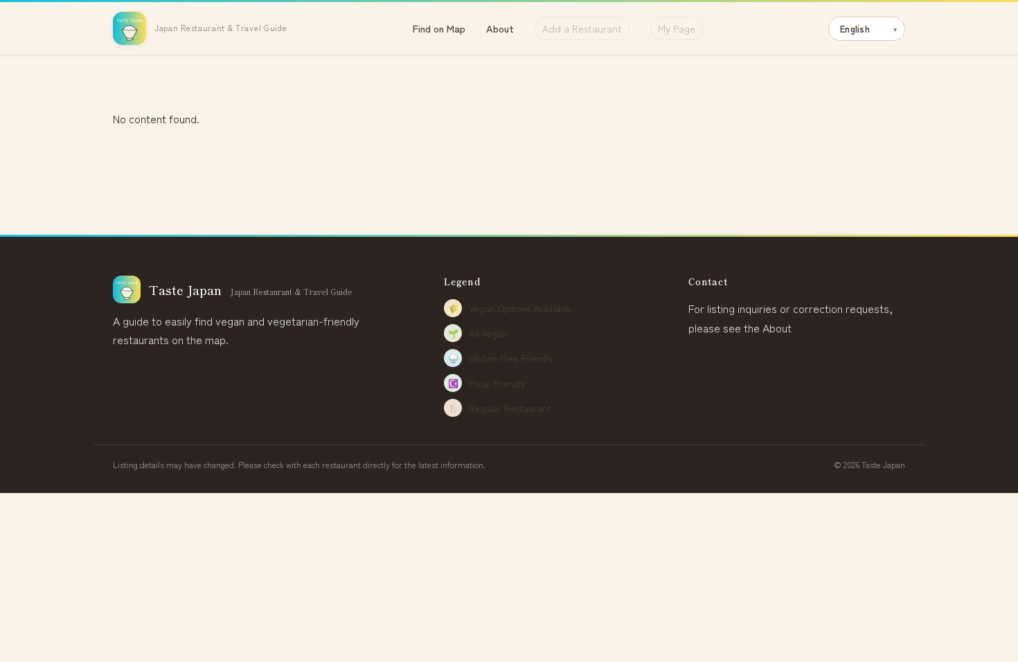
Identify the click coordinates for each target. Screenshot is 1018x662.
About (500, 28)
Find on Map (439, 28)
